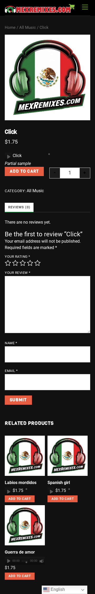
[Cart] (71, 7)
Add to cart (24, 171)
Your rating (17, 257)
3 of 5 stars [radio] (23, 263)
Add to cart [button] (19, 499)
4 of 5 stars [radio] (30, 263)
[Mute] (41, 561)
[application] (8, 156)
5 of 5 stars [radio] (37, 263)
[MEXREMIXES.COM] (38, 10)
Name (11, 343)
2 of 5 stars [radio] (15, 263)
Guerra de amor (20, 552)
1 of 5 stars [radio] (8, 263)
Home (10, 27)
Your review (18, 273)
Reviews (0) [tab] (19, 207)
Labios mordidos (20, 482)
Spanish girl (59, 482)
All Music (27, 27)
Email (11, 371)
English (57, 589)
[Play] (8, 156)
